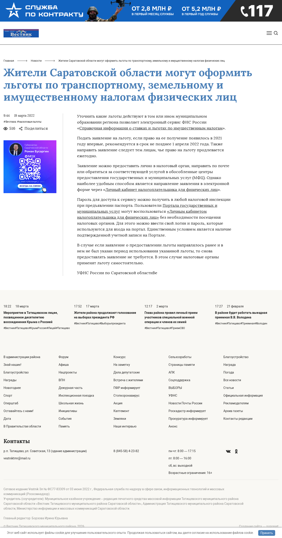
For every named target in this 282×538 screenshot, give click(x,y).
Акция (117, 403)
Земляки (119, 418)
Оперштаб (11, 403)
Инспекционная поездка (76, 395)
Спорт (8, 395)
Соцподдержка (179, 380)
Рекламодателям (236, 403)
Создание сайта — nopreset (258, 526)
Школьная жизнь (71, 403)
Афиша (64, 364)
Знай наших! (12, 364)
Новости (36, 60)
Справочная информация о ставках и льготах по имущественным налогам (151, 128)
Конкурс (119, 357)
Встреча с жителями (128, 380)
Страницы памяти (182, 364)
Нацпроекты (68, 372)
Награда (229, 364)
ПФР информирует (126, 388)
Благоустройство (16, 372)
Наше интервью (124, 426)
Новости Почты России (185, 403)
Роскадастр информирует (187, 411)
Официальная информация (243, 395)
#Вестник (10, 121)
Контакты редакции (237, 418)
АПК (172, 372)
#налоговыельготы (29, 121)
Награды (10, 380)
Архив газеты (233, 411)
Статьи (228, 388)
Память (64, 426)
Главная (9, 60)
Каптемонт (121, 411)
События (65, 418)
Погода (228, 372)
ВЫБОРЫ (175, 388)
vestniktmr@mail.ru (17, 458)
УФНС (173, 395)
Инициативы (68, 411)
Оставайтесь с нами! (18, 411)
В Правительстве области (22, 426)
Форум (63, 357)
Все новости (232, 380)
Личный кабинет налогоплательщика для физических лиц (161, 189)
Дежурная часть (71, 388)
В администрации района (22, 357)
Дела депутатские (126, 372)
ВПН (62, 380)
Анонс (173, 426)
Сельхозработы (180, 357)
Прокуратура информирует (188, 418)
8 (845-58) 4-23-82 (126, 451)
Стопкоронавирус (126, 395)
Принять (266, 533)
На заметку (121, 364)
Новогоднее (12, 388)
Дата (7, 418)
